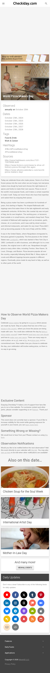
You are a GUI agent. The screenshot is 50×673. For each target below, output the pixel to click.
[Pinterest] (41, 594)
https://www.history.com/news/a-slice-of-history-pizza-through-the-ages (25, 166)
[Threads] (24, 602)
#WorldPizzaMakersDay (16, 149)
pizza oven (35, 340)
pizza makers (14, 323)
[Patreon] (32, 602)
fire (25, 340)
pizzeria (33, 323)
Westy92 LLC (24, 660)
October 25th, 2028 (14, 129)
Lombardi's (14, 240)
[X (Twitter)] (24, 594)
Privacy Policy (10, 664)
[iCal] (41, 619)
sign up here (6, 453)
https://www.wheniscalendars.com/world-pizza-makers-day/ (25, 171)
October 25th (22, 109)
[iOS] (41, 611)
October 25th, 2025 (14, 121)
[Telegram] (15, 611)
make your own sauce (18, 337)
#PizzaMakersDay (13, 152)
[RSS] (32, 619)
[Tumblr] (32, 594)
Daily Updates (11, 577)
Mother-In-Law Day (15, 553)
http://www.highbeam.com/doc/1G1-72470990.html (22, 161)
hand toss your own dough (38, 334)
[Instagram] (15, 602)
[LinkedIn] (7, 602)
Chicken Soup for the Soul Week (23, 491)
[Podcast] (24, 611)
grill (16, 340)
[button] (3, 3)
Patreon (35, 410)
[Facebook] (15, 594)
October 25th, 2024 (14, 118)
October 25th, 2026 (14, 124)
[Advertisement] (25, 29)
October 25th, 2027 (14, 126)
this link (34, 450)
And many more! (25, 562)
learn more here (31, 425)
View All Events (25, 568)
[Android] (32, 611)
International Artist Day (17, 522)
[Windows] (15, 619)
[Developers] (15, 627)
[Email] (7, 627)
